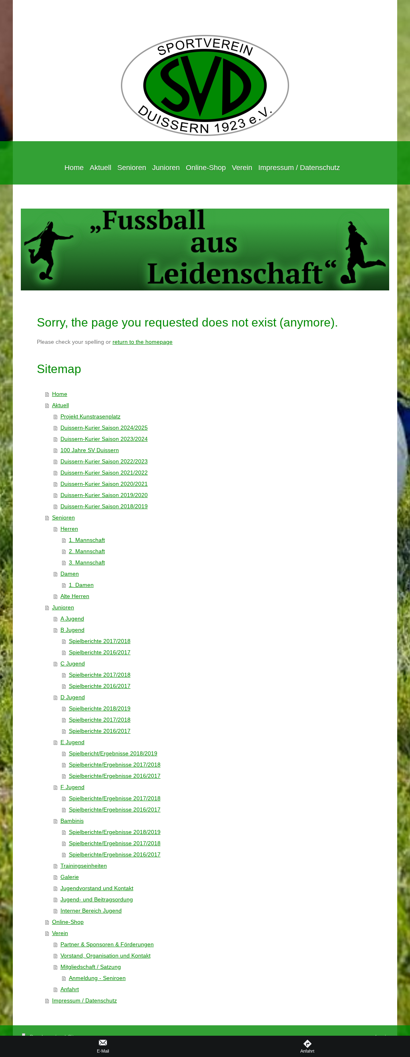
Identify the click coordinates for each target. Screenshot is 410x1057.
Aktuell (60, 405)
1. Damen (81, 585)
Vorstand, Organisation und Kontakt (105, 955)
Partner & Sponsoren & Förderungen (107, 944)
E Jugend (72, 742)
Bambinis (72, 821)
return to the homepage (143, 342)
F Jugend (72, 787)
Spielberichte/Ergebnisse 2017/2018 (115, 764)
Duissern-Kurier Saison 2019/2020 (104, 495)
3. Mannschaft (87, 562)
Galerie (69, 877)
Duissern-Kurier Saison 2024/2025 (104, 427)
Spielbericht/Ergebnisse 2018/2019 (113, 753)
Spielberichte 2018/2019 (100, 708)
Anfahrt (69, 989)
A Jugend (72, 618)
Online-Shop (68, 922)
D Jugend (72, 697)
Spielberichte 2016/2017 (100, 652)
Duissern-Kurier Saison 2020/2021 (104, 484)
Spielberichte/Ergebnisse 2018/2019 (115, 832)
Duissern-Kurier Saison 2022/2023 (104, 461)
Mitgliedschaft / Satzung (90, 967)
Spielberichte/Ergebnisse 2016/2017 (115, 776)
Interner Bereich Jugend (91, 910)
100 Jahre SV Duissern (89, 450)
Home (59, 394)
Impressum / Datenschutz (84, 1000)
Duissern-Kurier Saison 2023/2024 (104, 439)
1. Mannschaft (87, 540)
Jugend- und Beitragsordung (96, 899)
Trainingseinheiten (83, 865)
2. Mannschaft (87, 551)
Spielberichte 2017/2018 (100, 641)
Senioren (63, 517)
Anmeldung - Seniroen (97, 978)
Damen (69, 573)
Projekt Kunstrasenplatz (90, 416)
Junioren (63, 607)
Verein (60, 933)
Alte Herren (74, 596)
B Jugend (72, 630)
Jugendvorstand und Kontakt (96, 888)
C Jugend (72, 663)
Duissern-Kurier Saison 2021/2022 (104, 472)
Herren (69, 528)
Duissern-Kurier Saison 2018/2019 (104, 506)
